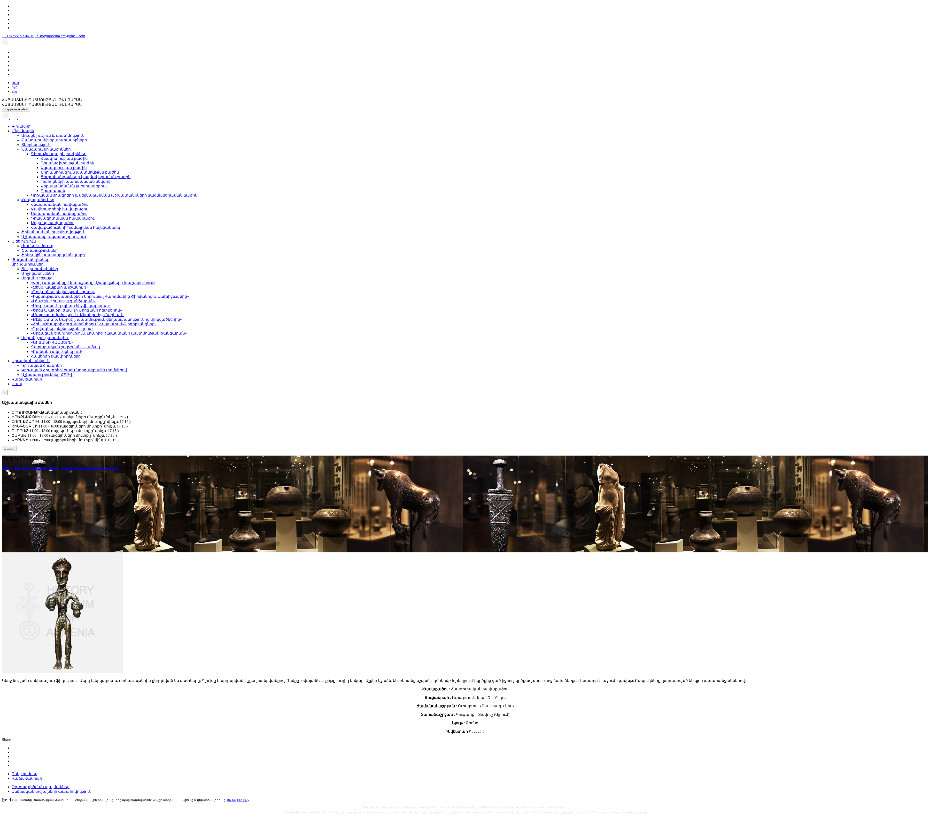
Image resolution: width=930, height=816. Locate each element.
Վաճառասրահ (27, 379)
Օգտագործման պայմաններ (41, 787)
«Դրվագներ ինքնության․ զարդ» (63, 292)
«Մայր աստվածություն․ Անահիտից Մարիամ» (77, 315)
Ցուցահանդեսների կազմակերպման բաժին (86, 177)
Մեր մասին (23, 131)
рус (14, 87)
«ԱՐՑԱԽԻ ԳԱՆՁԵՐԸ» (52, 342)
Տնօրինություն (36, 145)
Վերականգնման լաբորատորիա (74, 186)
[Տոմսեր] (20, 118)
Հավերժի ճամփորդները (56, 356)
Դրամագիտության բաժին (67, 163)
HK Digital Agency (238, 800)
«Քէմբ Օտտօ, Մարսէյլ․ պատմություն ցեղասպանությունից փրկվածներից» (106, 319)
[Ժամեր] (6, 118)
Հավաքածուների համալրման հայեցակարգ (75, 227)
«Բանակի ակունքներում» (57, 352)
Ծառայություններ (39, 250)
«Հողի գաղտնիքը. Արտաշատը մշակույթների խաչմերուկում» (93, 283)
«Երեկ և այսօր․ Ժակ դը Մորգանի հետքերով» (76, 310)
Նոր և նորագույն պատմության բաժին (80, 172)
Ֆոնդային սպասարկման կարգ (53, 255)
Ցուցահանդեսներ (39, 269)
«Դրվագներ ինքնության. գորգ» (62, 329)
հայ (15, 83)
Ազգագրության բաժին (64, 168)
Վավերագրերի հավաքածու (59, 209)
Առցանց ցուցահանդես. (45, 338)
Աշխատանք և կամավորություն (53, 237)
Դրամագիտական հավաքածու (62, 218)
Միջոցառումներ (37, 273)
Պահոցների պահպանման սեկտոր (76, 181)
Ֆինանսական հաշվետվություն (53, 232)
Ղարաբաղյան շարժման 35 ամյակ (65, 347)
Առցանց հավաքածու (52, 223)
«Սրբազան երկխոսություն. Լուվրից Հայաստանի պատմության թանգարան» (109, 333)
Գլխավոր (21, 126)
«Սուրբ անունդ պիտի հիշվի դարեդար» (71, 306)
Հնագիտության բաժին (64, 158)
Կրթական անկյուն (31, 361)
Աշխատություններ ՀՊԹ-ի (47, 375)
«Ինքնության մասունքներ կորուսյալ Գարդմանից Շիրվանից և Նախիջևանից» (110, 296)
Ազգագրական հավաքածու (59, 214)
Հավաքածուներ (37, 200)
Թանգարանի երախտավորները (54, 140)
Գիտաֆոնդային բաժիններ (58, 154)
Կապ (17, 384)
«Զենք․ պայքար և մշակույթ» (59, 287)
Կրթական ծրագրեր (41, 365)
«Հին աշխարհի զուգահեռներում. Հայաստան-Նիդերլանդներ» (93, 324)
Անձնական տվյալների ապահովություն (52, 791)
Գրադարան (53, 191)
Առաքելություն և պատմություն (53, 135)
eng (14, 91)
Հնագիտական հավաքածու (59, 204)
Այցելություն (24, 241)
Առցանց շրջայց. (37, 278)
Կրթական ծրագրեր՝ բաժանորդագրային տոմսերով (74, 370)
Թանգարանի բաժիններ (46, 149)
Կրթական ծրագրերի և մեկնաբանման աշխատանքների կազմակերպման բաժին (114, 195)
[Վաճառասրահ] (14, 118)
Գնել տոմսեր (24, 774)
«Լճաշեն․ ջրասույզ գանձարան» (63, 301)
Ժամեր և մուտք (37, 246)
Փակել (9, 448)
